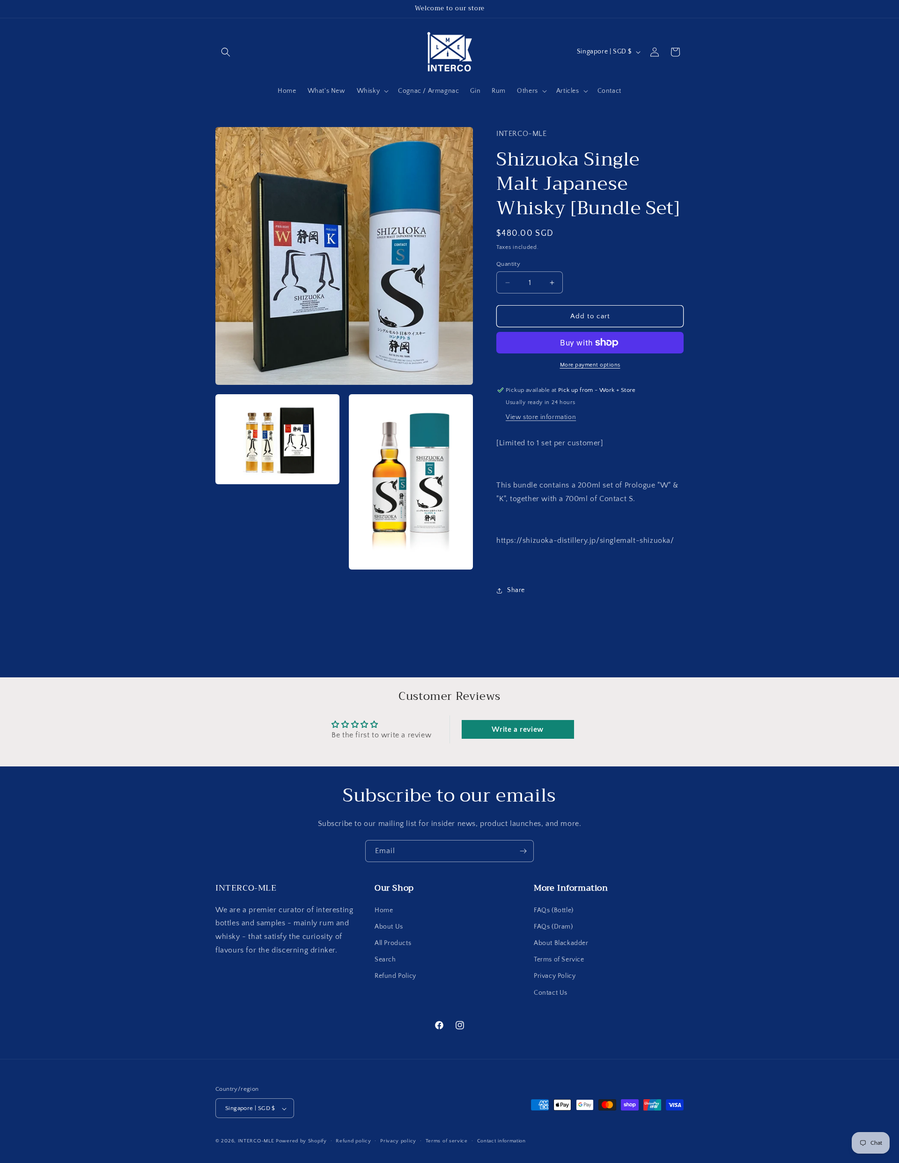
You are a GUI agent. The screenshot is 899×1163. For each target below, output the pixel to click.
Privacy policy (398, 1141)
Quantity (508, 264)
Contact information (501, 1141)
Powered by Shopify (301, 1141)
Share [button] (516, 590)
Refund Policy (395, 976)
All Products (393, 942)
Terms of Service (559, 959)
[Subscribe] (523, 851)
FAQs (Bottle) (554, 910)
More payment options (590, 365)
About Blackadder (561, 942)
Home (384, 910)
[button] (225, 52)
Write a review (517, 729)
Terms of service (447, 1141)
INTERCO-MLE (256, 1141)
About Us (389, 926)
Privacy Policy (554, 976)
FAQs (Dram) (553, 926)
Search (385, 959)
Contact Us (550, 992)
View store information (541, 417)
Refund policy (353, 1141)
